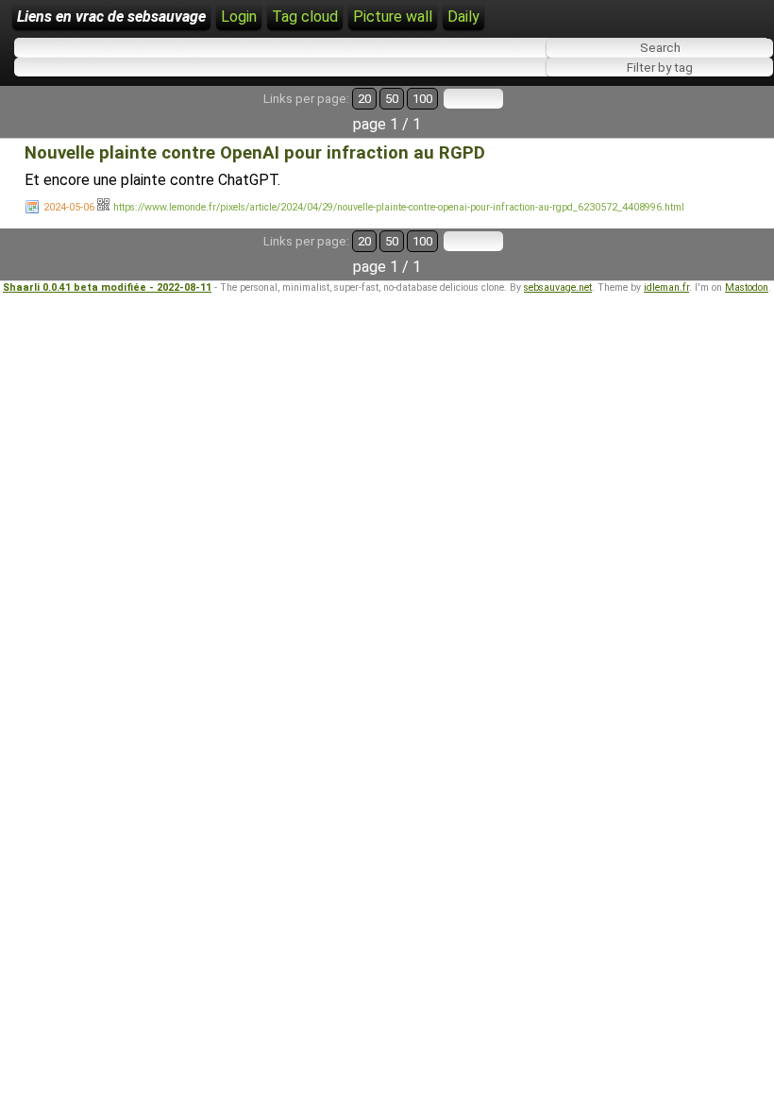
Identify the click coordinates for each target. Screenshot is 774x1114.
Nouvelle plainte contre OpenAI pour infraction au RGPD (255, 153)
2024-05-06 (68, 207)
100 (422, 99)
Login (239, 16)
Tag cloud (305, 16)
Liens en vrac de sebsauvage (111, 16)
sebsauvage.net (558, 287)
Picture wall (392, 16)
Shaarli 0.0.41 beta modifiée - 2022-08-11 (107, 287)
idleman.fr (666, 287)
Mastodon (746, 287)
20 (364, 99)
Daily (463, 16)
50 (391, 99)
